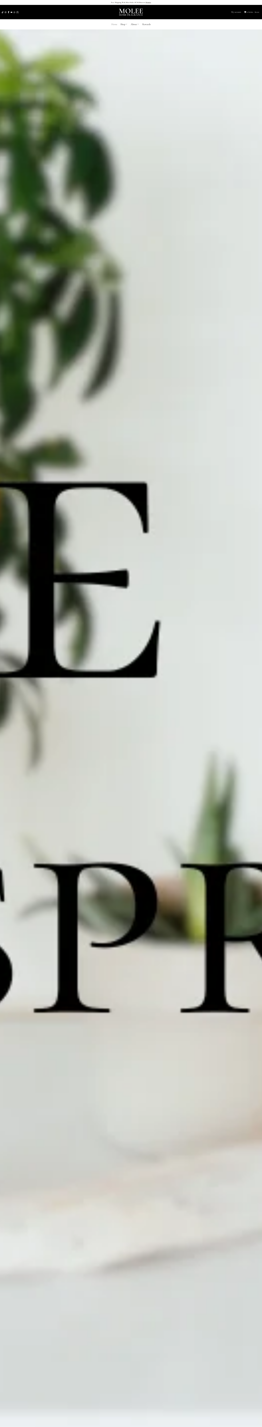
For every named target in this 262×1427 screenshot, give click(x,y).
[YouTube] (11, 12)
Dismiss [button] (148, 2)
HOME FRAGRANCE (131, 14)
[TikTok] (3, 12)
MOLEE (131, 10)
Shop (122, 24)
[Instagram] (6, 12)
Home (114, 24)
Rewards (146, 24)
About (134, 24)
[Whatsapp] (14, 12)
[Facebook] (8, 12)
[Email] (17, 12)
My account (236, 12)
